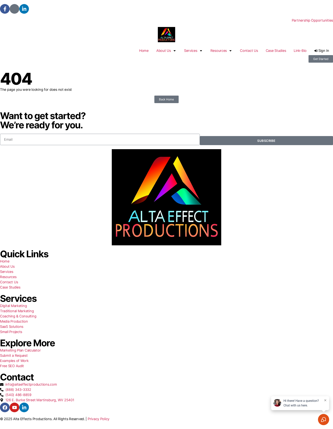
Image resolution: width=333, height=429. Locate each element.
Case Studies (276, 51)
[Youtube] (14, 407)
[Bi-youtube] (14, 9)
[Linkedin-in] (24, 9)
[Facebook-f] (5, 9)
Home (144, 51)
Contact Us (249, 51)
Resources (218, 51)
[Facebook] (5, 407)
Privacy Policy (98, 419)
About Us (163, 51)
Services (190, 51)
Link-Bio (300, 51)
